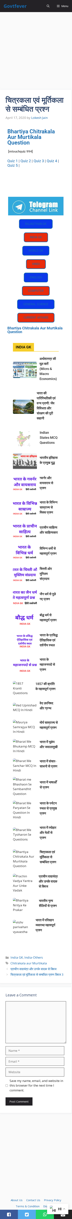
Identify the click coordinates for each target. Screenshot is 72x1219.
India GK (17, 957)
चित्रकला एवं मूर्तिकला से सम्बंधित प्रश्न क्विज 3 (37, 974)
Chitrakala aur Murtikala (29, 963)
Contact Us (33, 1200)
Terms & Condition (28, 1206)
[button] (48, 6)
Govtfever (15, 6)
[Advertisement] (36, 52)
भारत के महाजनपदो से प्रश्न (47, 664)
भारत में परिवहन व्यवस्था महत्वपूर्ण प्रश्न (45, 925)
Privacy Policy (52, 1200)
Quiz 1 (12, 161)
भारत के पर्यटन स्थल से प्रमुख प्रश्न (48, 808)
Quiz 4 (52, 161)
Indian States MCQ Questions (48, 438)
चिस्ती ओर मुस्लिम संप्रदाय (46, 574)
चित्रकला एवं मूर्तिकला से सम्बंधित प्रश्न (48, 857)
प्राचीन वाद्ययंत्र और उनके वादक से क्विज (48, 881)
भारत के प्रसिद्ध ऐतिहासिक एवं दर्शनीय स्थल (49, 640)
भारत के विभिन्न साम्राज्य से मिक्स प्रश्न (48, 507)
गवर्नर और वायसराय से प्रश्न (46, 483)
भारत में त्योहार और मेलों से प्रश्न (48, 833)
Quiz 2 (25, 161)
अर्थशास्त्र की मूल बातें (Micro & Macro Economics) (48, 369)
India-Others (33, 957)
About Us (17, 1200)
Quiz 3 (39, 161)
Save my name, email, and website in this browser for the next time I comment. (36, 1085)
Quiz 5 (12, 165)
